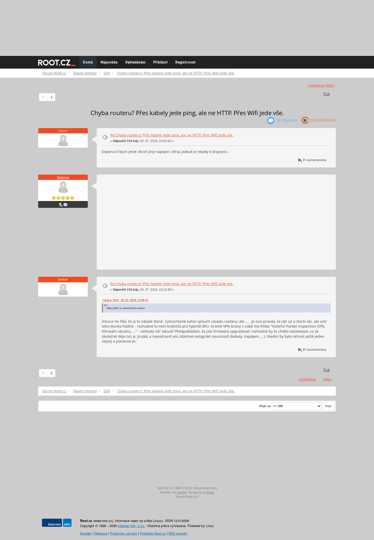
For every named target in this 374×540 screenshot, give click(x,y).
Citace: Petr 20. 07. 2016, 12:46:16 (125, 300)
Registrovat (185, 62)
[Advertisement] (187, 25)
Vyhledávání (135, 62)
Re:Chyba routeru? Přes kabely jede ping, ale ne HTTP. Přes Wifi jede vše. (172, 135)
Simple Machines (205, 488)
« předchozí (316, 85)
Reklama (63, 177)
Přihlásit (160, 62)
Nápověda (109, 62)
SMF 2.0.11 (164, 488)
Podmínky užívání (123, 533)
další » (330, 85)
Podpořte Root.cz (153, 533)
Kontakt (86, 533)
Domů (88, 62)
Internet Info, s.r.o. (131, 525)
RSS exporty (177, 533)
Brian (210, 492)
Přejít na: (265, 406)
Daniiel (182, 492)
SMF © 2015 (183, 488)
